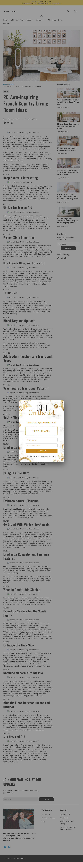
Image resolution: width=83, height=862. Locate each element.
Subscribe (41, 451)
